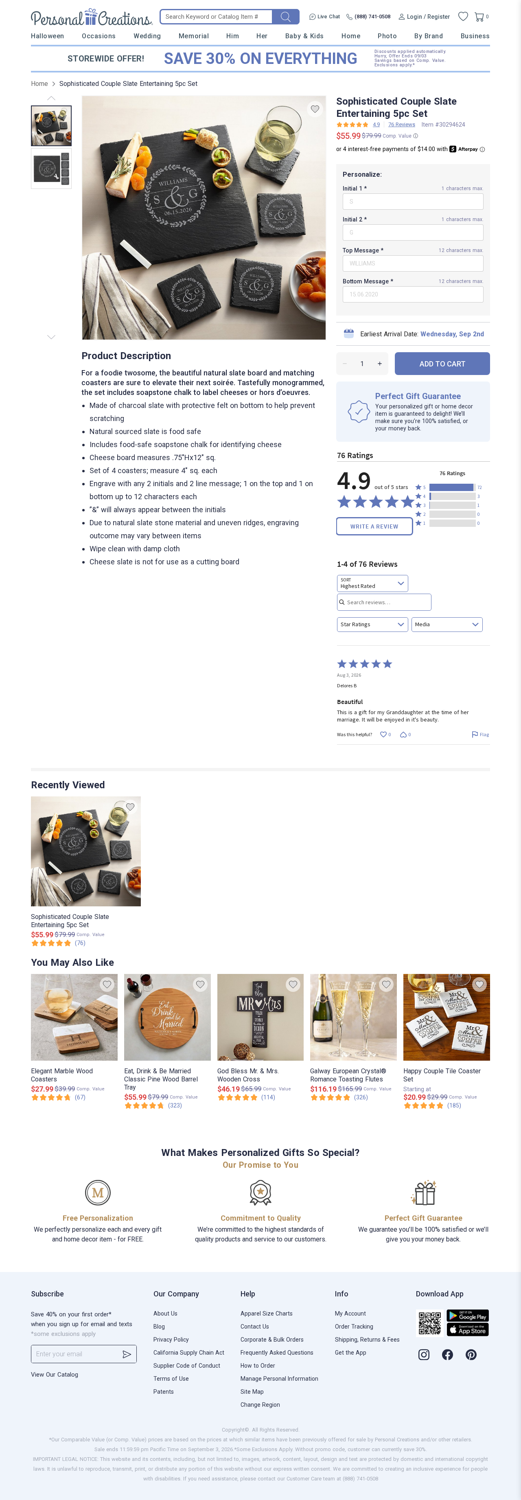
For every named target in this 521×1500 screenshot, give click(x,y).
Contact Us (255, 1326)
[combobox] (372, 583)
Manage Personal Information (279, 1378)
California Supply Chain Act (188, 1352)
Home (350, 36)
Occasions (99, 36)
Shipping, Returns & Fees (367, 1339)
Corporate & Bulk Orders (272, 1339)
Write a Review (374, 526)
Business (475, 36)
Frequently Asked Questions (277, 1352)
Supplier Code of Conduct (186, 1365)
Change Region (260, 1404)
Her (262, 36)
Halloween (47, 36)
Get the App (350, 1352)
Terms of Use (171, 1378)
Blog (159, 1326)
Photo (387, 36)
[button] (452, 487)
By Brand (428, 36)
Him (232, 36)
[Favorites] (463, 17)
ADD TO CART (443, 364)
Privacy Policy (171, 1339)
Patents (163, 1391)
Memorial (194, 36)
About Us (165, 1313)
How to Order (258, 1365)
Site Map (252, 1391)
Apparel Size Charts (267, 1313)
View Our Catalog (54, 1374)
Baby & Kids (304, 36)
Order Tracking (354, 1326)
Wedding (147, 36)
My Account (350, 1313)
